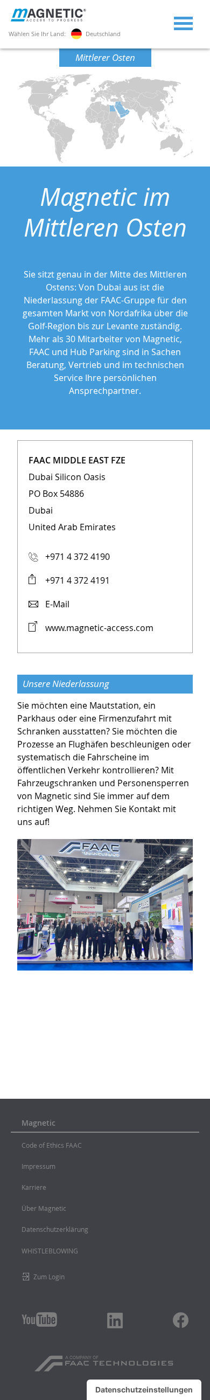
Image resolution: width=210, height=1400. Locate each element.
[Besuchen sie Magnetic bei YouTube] (39, 1319)
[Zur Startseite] (48, 19)
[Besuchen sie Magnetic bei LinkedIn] (115, 1320)
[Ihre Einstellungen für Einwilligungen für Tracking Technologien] (144, 1390)
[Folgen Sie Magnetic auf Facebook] (180, 1320)
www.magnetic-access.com (99, 628)
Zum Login (49, 1276)
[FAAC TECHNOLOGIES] (105, 1359)
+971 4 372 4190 (77, 557)
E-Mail (57, 604)
